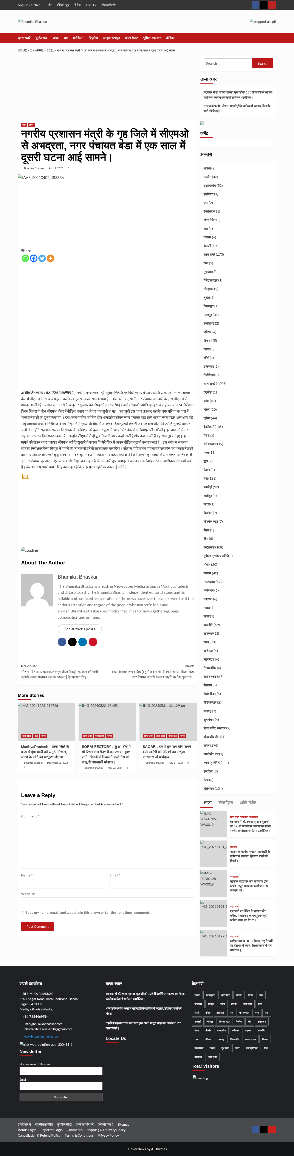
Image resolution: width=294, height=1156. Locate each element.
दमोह (206, 401)
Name (27, 875)
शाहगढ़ (207, 711)
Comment (30, 816)
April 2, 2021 (56, 168)
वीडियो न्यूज (63, 5)
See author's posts (79, 628)
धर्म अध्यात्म (210, 444)
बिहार (206, 530)
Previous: (59, 671)
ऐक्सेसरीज (209, 211)
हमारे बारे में (24, 1124)
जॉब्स (207, 349)
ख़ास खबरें (24, 38)
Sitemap (124, 1124)
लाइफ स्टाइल (111, 38)
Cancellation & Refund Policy (39, 1135)
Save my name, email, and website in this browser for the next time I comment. (88, 912)
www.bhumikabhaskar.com (41, 1036)
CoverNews (137, 1149)
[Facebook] (33, 258)
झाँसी (206, 358)
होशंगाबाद (209, 788)
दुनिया (207, 418)
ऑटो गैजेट (131, 38)
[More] (50, 258)
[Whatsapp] (25, 258)
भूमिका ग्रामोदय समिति (216, 556)
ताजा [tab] (207, 802)
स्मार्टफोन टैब (211, 754)
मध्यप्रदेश (99, 736)
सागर (31, 125)
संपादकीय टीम (109, 5)
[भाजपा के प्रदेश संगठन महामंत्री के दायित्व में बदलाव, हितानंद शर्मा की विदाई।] (213, 844)
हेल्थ (206, 780)
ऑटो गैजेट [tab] (247, 802)
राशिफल (208, 651)
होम (50, 5)
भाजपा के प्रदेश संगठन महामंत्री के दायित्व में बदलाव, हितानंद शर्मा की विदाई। (237, 108)
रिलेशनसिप (210, 668)
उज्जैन (207, 177)
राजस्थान (209, 633)
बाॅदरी (207, 504)
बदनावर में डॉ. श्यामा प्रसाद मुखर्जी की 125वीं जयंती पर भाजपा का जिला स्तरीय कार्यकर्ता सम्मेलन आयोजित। (238, 94)
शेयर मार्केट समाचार (215, 728)
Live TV (91, 5)
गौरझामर (209, 289)
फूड (206, 461)
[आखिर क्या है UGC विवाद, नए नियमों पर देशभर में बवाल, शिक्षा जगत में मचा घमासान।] (213, 934)
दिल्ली (207, 409)
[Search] (273, 38)
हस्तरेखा (208, 771)
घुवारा (207, 297)
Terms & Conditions (79, 1135)
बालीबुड (208, 495)
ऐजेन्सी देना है (105, 1124)
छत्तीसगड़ (209, 323)
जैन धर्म (208, 340)
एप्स (206, 203)
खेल (206, 263)
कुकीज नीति (64, 1124)
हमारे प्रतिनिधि (212, 762)
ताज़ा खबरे (26, 736)
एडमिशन (209, 194)
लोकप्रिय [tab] (225, 802)
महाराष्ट (208, 599)
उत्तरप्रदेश (210, 185)
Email (115, 875)
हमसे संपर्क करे (85, 1124)
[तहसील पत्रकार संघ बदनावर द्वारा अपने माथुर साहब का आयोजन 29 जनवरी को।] (213, 878)
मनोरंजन (78, 38)
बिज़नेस (93, 38)
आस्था (207, 168)
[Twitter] (42, 258)
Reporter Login (51, 1130)
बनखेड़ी (208, 487)
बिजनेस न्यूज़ (211, 521)
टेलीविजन (209, 375)
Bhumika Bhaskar (34, 168)
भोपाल (207, 564)
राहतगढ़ (208, 659)
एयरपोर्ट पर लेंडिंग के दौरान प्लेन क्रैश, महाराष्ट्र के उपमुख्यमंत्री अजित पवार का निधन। (248, 915)
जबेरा (207, 332)
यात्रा (207, 607)
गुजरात (208, 271)
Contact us (75, 1130)
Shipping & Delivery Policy (106, 1130)
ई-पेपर (77, 5)
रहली (206, 616)
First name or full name (35, 1064)
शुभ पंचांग (209, 719)
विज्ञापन (208, 685)
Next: (153, 671)
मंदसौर (207, 573)
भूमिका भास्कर (152, 38)
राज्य (56, 38)
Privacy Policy (108, 1135)
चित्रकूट (209, 306)
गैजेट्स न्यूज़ (211, 280)
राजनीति (208, 625)
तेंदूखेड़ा (208, 392)
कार (206, 228)
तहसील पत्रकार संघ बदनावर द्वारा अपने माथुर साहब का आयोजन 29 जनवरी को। (249, 885)
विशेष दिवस (210, 694)
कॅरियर (170, 38)
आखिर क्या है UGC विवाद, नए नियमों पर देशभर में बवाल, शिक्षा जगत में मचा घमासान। (251, 945)
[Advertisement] (107, 87)
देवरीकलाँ (209, 427)
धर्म (66, 38)
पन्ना (206, 452)
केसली (207, 246)
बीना (206, 539)
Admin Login (27, 1130)
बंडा (23, 125)
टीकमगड (209, 366)
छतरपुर (208, 315)
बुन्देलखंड (41, 38)
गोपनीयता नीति (44, 1124)
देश (205, 435)
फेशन (207, 470)
